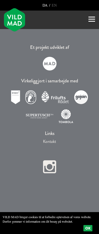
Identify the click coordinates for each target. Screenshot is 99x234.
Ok (88, 228)
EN (54, 5)
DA (46, 5)
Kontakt (49, 141)
